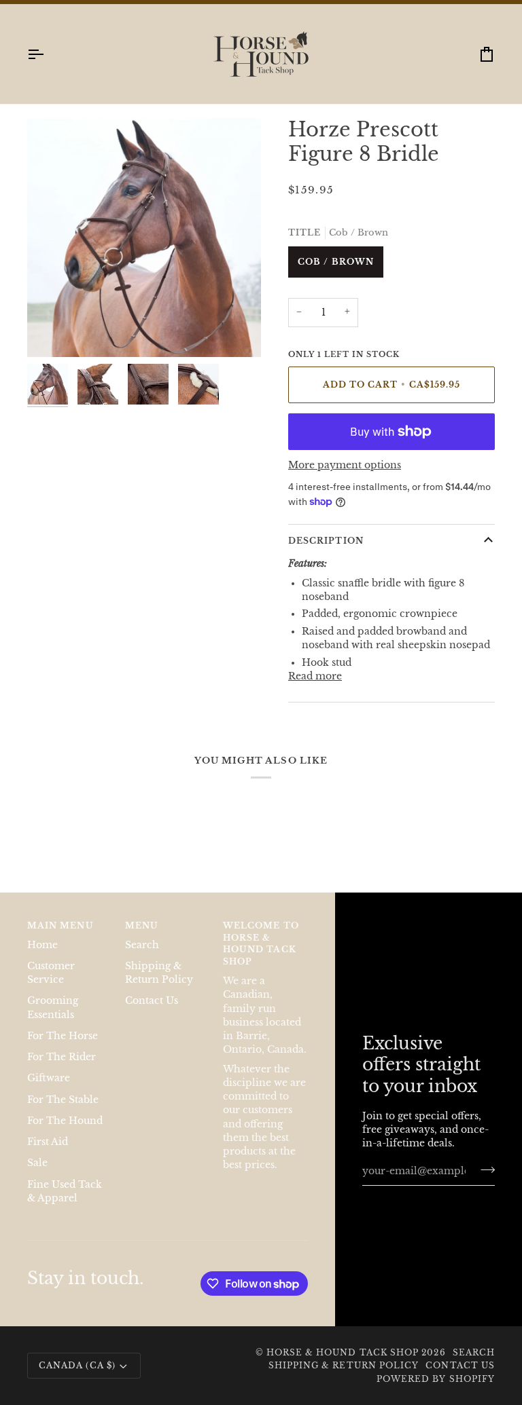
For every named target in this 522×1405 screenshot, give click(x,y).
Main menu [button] (60, 925)
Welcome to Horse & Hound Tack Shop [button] (261, 943)
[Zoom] (53, 331)
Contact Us (151, 1001)
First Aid (47, 1142)
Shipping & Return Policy (343, 1365)
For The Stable (63, 1100)
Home (42, 945)
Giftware (48, 1078)
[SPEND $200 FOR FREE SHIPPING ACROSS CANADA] (261, 2)
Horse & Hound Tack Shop (344, 1352)
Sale (37, 1163)
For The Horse (62, 1036)
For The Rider (61, 1057)
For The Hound (65, 1121)
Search (142, 945)
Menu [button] (141, 925)
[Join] (483, 1169)
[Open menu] (47, 54)
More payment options (344, 465)
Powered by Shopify (436, 1379)
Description (326, 541)
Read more (315, 676)
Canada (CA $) (77, 1365)
